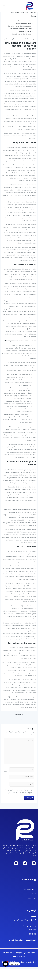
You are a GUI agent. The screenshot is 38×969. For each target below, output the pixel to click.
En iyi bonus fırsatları (25, 21)
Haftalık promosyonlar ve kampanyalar (20, 26)
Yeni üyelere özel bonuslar (24, 23)
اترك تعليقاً (33, 12)
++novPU (25, 12)
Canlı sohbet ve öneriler (24, 31)
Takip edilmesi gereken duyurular (22, 34)
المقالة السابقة (19, 715)
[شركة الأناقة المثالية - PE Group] (30, 6)
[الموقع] (21, 784)
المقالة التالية (18, 720)
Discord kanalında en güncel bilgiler (21, 29)
